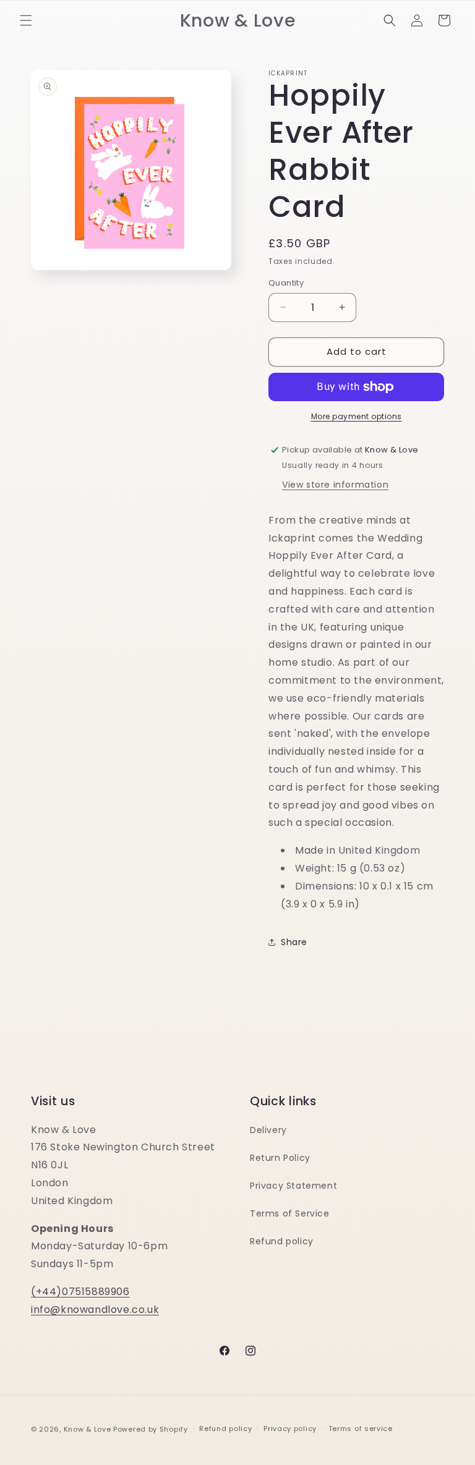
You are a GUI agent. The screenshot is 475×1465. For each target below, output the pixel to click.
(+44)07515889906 (80, 1292)
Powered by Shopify (150, 1429)
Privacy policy (290, 1428)
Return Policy (280, 1158)
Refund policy (282, 1241)
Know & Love (87, 1429)
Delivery (268, 1130)
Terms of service (360, 1428)
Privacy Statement (293, 1185)
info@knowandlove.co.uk (95, 1309)
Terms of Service (290, 1213)
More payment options (356, 416)
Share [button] (294, 942)
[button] (26, 20)
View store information (335, 484)
